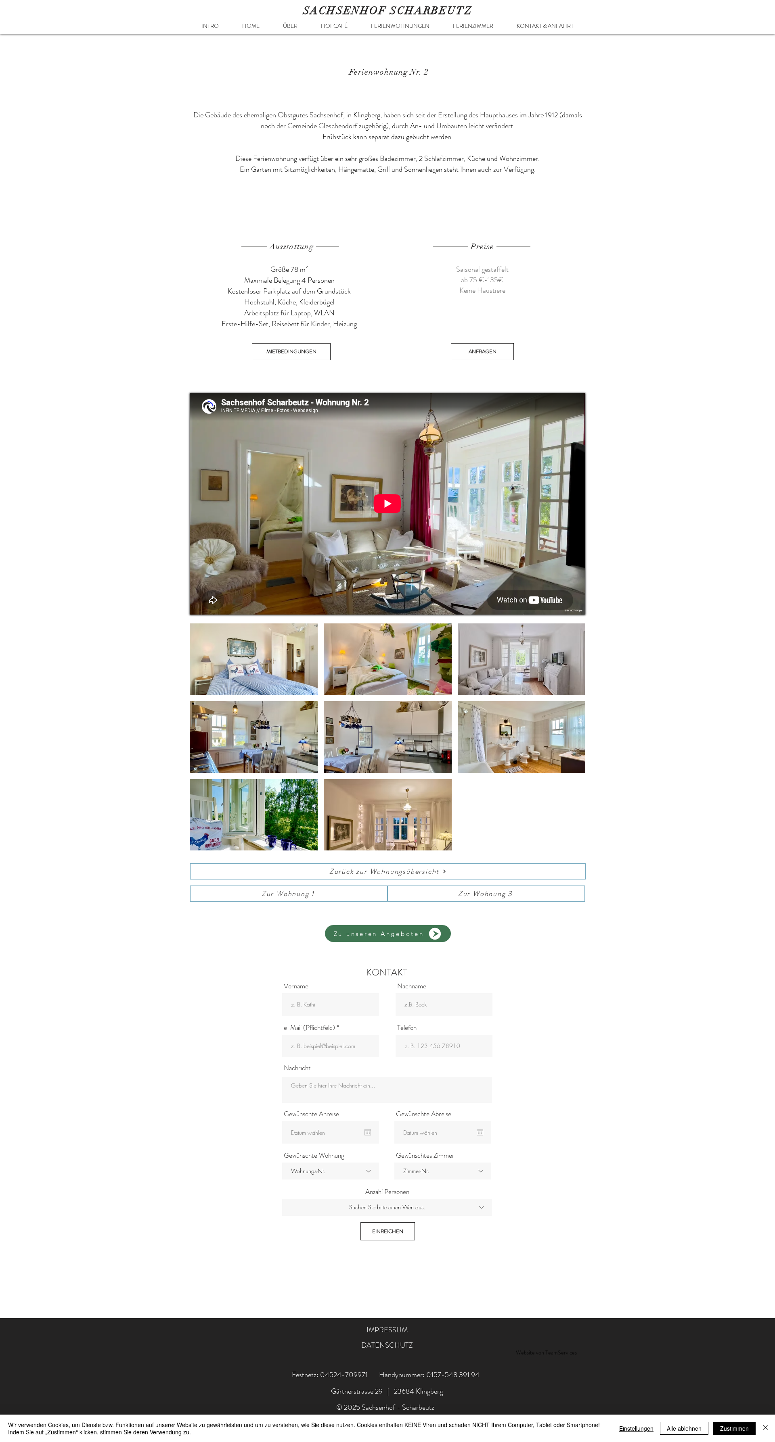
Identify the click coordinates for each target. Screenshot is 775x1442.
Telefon (407, 1027)
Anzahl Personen (387, 1191)
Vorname (296, 986)
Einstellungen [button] (636, 1428)
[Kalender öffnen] (367, 1132)
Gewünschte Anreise (311, 1114)
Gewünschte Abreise (423, 1114)
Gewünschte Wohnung (314, 1155)
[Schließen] (765, 1428)
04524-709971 (344, 1374)
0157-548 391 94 (453, 1374)
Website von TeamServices (546, 1352)
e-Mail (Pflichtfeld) (309, 1027)
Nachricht (297, 1068)
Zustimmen (734, 1428)
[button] (400, 25)
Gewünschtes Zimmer (425, 1155)
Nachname (411, 986)
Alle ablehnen (684, 1428)
